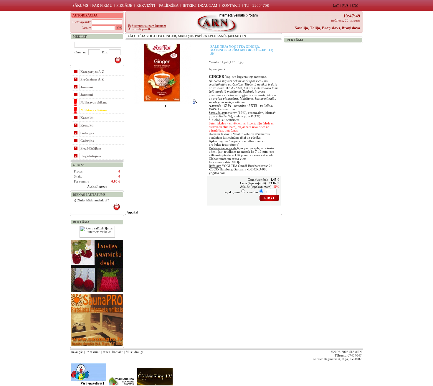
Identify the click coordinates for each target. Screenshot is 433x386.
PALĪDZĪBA (169, 5)
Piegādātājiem (90, 148)
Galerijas (87, 133)
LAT (336, 5)
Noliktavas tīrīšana (94, 102)
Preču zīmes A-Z (92, 79)
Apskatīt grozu (97, 186)
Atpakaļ (132, 212)
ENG (355, 5)
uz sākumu (93, 352)
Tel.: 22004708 (256, 5)
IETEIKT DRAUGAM (200, 5)
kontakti (117, 352)
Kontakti (86, 117)
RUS (345, 5)
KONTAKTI (231, 5)
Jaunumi (86, 87)
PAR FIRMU (102, 5)
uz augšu (77, 352)
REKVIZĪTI (145, 5)
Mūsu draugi (134, 352)
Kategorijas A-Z (92, 71)
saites (106, 352)
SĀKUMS (80, 5)
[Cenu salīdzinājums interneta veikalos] (97, 236)
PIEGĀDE (124, 5)
